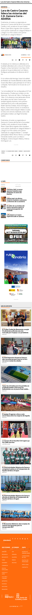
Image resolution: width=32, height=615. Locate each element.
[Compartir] (16, 60)
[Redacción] (2, 55)
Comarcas (5, 565)
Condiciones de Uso (25, 556)
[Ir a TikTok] (15, 539)
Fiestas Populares (5, 568)
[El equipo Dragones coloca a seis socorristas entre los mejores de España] (16, 402)
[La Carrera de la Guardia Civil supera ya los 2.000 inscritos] (16, 429)
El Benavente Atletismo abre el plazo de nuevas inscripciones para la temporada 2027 (16, 525)
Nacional (4, 586)
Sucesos (4, 583)
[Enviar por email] (12, 60)
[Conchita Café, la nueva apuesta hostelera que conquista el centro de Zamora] (3, 190)
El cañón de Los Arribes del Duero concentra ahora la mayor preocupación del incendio (15, 208)
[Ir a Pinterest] (22, 539)
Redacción (8, 55)
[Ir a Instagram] (20, 539)
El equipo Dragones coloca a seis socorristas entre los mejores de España (16, 415)
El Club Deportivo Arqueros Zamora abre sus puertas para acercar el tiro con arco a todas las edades (14, 359)
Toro (3, 560)
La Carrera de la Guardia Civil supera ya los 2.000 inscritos (16, 441)
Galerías (14, 557)
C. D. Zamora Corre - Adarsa (11, 151)
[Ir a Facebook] (12, 539)
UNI (13, 551)
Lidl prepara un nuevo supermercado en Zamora (15, 215)
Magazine (4, 589)
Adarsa (3, 152)
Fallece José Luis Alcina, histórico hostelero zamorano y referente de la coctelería (16, 199)
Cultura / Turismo (4, 577)
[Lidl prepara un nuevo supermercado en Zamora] (3, 215)
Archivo (14, 562)
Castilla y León (5, 573)
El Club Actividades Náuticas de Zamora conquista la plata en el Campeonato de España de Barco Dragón (16, 469)
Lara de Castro (27, 151)
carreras (20, 151)
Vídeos (14, 560)
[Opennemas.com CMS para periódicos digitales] (16, 606)
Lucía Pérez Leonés (6, 444)
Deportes (4, 7)
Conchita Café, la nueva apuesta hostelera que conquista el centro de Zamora (14, 192)
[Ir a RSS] (27, 539)
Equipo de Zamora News (26, 552)
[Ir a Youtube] (25, 539)
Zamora (3, 151)
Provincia (5, 554)
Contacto (25, 567)
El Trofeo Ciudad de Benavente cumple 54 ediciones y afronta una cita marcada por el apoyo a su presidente (15, 331)
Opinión (14, 554)
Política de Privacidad (25, 560)
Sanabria (4, 562)
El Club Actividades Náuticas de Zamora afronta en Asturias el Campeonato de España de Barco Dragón (16, 497)
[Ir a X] (17, 539)
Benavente (5, 557)
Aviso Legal (25, 564)
